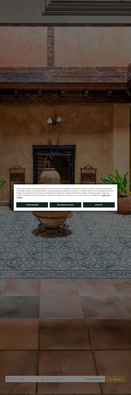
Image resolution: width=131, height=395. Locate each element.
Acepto (99, 205)
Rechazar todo (65, 205)
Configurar (32, 205)
